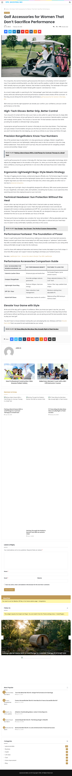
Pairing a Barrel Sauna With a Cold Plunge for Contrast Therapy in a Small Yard (13, 410)
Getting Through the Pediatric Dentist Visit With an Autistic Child (36, 532)
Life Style (12, 9)
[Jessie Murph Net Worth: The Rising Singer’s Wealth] (9, 722)
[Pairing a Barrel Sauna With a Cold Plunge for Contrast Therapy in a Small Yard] (14, 402)
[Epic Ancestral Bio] (14, 2)
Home (7, 9)
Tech (6, 757)
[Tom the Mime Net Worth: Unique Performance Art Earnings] (9, 695)
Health (7, 752)
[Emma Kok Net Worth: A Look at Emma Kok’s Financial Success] (9, 730)
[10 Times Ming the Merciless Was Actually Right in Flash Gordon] (58, 402)
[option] (36, 637)
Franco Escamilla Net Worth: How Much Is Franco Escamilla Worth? (36, 700)
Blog (6, 763)
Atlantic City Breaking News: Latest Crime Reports (31, 712)
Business (7, 749)
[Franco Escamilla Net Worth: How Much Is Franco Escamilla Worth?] (9, 705)
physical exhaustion (17, 183)
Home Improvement (10, 760)
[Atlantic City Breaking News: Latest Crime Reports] (9, 714)
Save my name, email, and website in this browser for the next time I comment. (28, 584)
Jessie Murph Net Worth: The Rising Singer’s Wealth (31, 720)
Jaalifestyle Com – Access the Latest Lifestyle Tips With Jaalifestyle (31, 256)
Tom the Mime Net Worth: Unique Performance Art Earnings (34, 693)
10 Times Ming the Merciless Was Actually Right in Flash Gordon (57, 410)
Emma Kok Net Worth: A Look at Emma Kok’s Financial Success (35, 728)
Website (39, 578)
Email (6, 578)
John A (9, 26)
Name (6, 571)
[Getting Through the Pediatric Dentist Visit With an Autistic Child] (36, 462)
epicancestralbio (9, 746)
